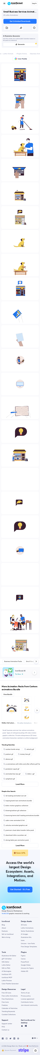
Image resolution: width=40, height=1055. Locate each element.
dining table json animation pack (17, 840)
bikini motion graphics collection (17, 806)
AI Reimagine (6, 971)
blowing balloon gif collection (16, 810)
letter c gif (30, 774)
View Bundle (7, 694)
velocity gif (30, 749)
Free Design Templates (29, 947)
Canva (23, 959)
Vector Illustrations (27, 931)
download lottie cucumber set (16, 835)
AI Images (24, 934)
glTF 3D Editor (7, 959)
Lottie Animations (9, 54)
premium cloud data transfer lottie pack (20, 830)
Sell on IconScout (8, 934)
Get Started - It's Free (20, 890)
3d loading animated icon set (16, 796)
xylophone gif (10, 779)
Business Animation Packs (13, 661)
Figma (23, 956)
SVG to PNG (6, 968)
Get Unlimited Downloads (20, 21)
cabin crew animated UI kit (15, 820)
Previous (5, 672)
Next (34, 672)
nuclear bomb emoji (13, 749)
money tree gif (25, 754)
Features (5, 931)
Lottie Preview (7, 981)
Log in (34, 3)
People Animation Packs (23, 54)
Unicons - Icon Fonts (28, 943)
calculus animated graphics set (16, 825)
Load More (20, 784)
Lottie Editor (6, 965)
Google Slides (26, 965)
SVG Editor (5, 962)
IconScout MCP (7, 977)
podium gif (9, 754)
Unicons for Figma (27, 968)
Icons (22, 940)
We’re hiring (6, 937)
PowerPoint (25, 962)
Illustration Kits (26, 937)
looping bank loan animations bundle (19, 801)
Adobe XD (24, 971)
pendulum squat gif (12, 769)
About (4, 928)
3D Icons (24, 925)
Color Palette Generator (10, 984)
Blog (3, 925)
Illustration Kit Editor (9, 956)
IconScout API (6, 974)
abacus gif (9, 759)
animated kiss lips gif (13, 774)
